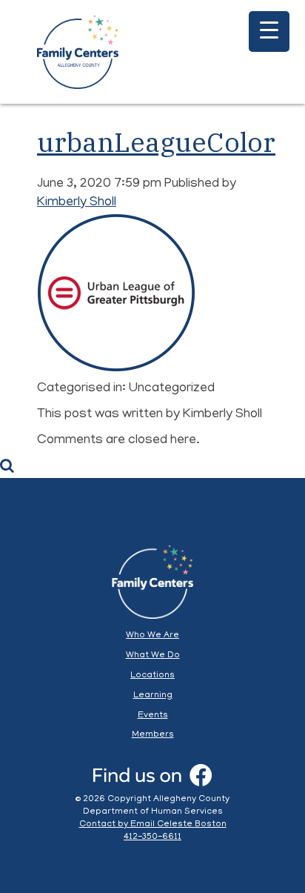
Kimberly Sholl (76, 203)
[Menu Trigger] (269, 31)
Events (153, 715)
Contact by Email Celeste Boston (153, 824)
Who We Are (152, 635)
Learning (152, 695)
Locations (152, 675)
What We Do (153, 655)
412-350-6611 (152, 837)
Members (153, 735)
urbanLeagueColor (156, 142)
